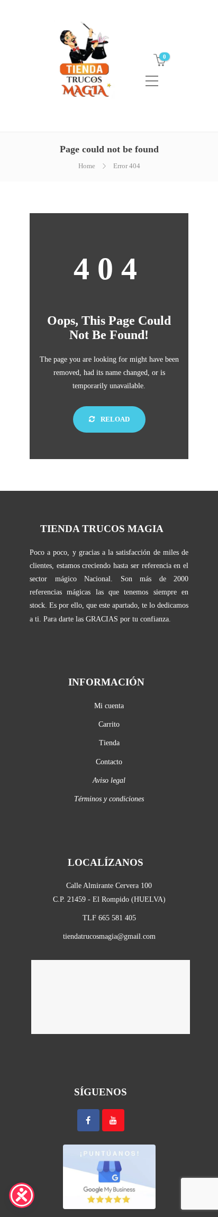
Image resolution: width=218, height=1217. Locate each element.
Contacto (109, 762)
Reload (114, 419)
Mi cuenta (109, 706)
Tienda (109, 743)
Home (86, 166)
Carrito (109, 724)
